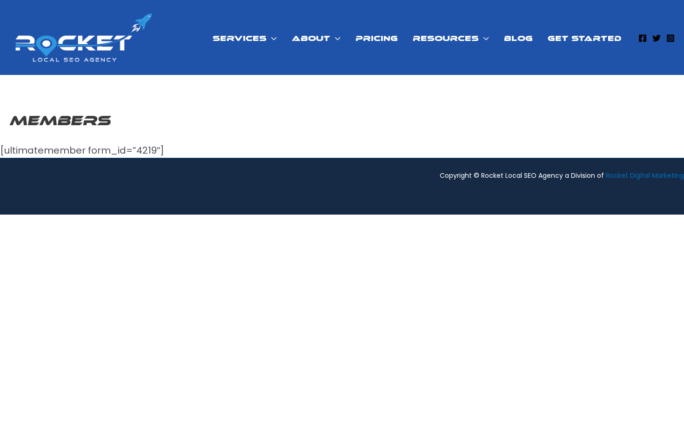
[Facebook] (642, 38)
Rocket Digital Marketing (645, 175)
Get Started (585, 38)
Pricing (376, 38)
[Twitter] (656, 38)
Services (240, 38)
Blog (518, 38)
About (311, 38)
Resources (446, 38)
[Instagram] (670, 38)
